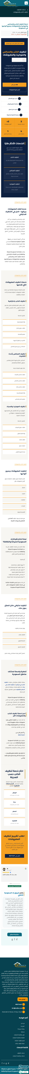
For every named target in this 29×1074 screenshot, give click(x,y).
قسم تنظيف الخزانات (20, 1040)
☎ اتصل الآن (14, 85)
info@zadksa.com (17, 1008)
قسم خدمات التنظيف (13, 784)
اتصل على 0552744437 (14, 856)
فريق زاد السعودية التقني (13, 894)
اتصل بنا (23, 1026)
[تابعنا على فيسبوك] (8, 1063)
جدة (14, 803)
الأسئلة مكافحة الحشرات (19, 1038)
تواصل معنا (22, 999)
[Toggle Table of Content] (23, 60)
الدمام (14, 812)
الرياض (14, 793)
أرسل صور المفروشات (14, 90)
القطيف (14, 822)
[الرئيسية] (27, 9)
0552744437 (21, 735)
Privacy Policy (21, 1029)
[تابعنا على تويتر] (6, 1063)
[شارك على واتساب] (14, 939)
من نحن (23, 1023)
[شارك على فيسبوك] (16, 939)
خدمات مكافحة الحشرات (19, 1056)
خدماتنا (23, 1032)
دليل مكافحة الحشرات (19, 1035)
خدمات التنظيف (21, 9)
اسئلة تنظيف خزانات (20, 1043)
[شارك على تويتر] (12, 939)
